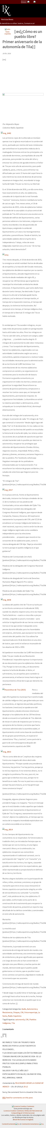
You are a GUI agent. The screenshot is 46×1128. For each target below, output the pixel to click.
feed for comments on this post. (17, 1097)
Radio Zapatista (7, 33)
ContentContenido (8, 1124)
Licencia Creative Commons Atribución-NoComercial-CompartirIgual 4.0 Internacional (23, 1112)
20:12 (25, 1086)
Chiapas (16, 1012)
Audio (24, 1009)
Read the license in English (23, 1119)
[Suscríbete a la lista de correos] (28, 2)
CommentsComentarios (30, 1124)
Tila (13, 1023)
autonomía (20, 1019)
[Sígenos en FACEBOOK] (38, 2)
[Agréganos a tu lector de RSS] (42, 2)
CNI (22, 1012)
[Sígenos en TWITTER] (32, 2)
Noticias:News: (7, 19)
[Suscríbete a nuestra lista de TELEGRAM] (35, 2)
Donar (24, 2)
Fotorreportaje (30, 1012)
